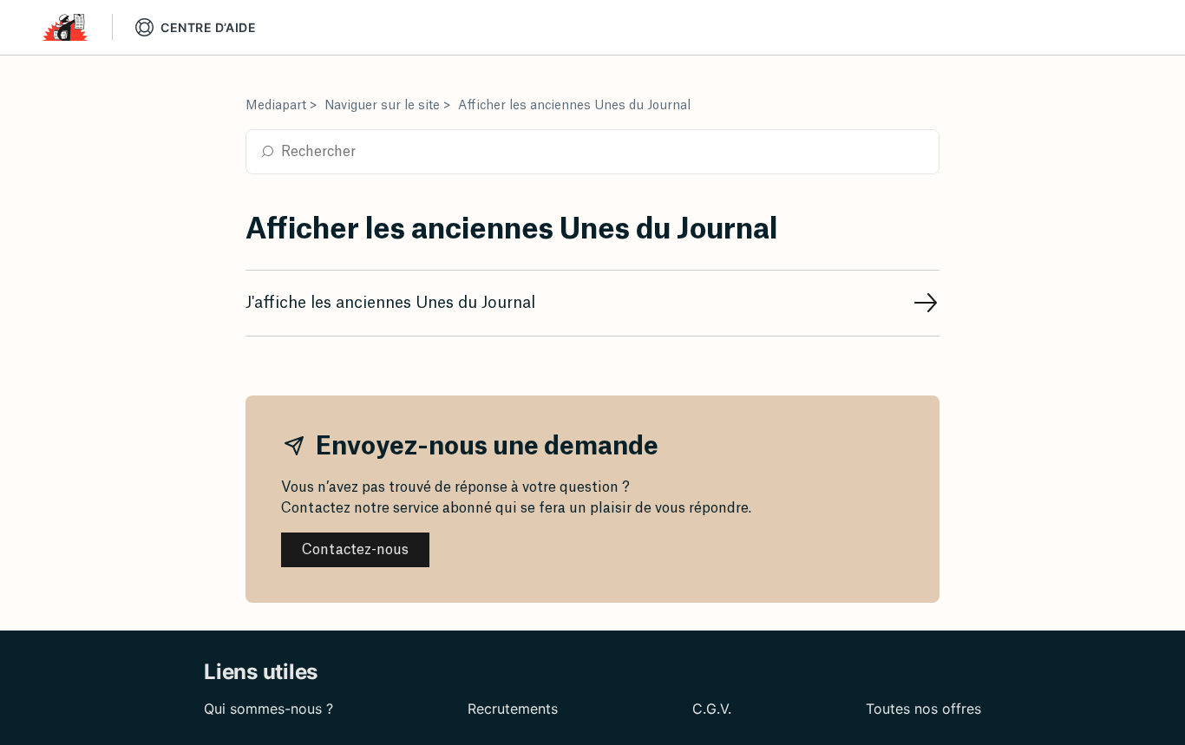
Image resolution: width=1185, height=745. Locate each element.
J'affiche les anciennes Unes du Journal (390, 302)
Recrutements (513, 708)
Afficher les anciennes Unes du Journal (574, 106)
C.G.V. (711, 708)
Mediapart (276, 106)
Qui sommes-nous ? (268, 708)
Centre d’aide (208, 27)
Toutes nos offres (923, 708)
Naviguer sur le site (382, 106)
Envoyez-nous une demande (484, 447)
